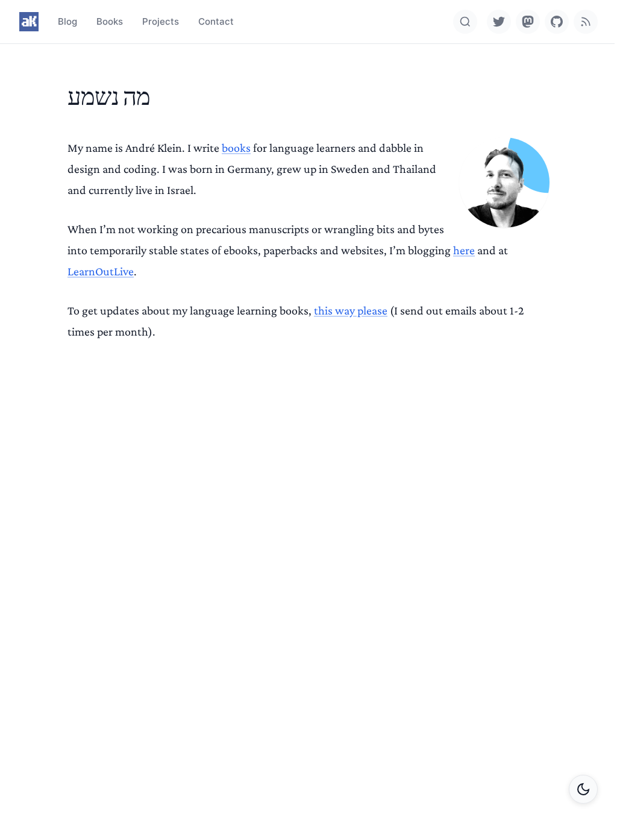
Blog (67, 21)
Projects (160, 21)
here (464, 250)
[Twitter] (499, 22)
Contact (216, 21)
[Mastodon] (528, 22)
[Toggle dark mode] (583, 789)
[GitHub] (557, 22)
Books (109, 21)
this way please (350, 310)
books (236, 147)
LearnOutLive (100, 271)
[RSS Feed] (586, 22)
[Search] (465, 22)
